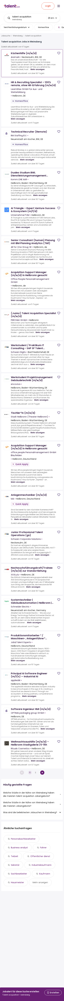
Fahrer (43, 847)
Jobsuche (5, 36)
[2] (42, 772)
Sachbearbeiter (19, 873)
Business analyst (19, 847)
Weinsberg (18, 36)
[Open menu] (58, 6)
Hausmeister (17, 882)
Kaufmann (44, 873)
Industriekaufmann (41, 865)
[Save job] (58, 53)
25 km (51, 18)
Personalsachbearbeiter (23, 838)
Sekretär (15, 865)
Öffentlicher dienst (40, 856)
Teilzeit (14, 856)
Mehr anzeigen (38, 69)
